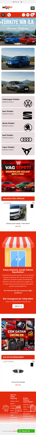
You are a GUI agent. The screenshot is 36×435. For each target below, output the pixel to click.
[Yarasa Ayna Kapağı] (18, 371)
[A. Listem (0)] (23, 14)
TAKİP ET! (17, 306)
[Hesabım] (22, 2)
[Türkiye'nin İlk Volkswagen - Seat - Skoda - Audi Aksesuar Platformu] (18, 31)
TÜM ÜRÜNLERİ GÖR (10, 67)
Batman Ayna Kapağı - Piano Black (18, 223)
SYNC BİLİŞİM (17, 431)
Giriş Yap (16, 2)
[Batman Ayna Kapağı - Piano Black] (18, 212)
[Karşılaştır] (27, 14)
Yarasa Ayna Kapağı (18, 382)
